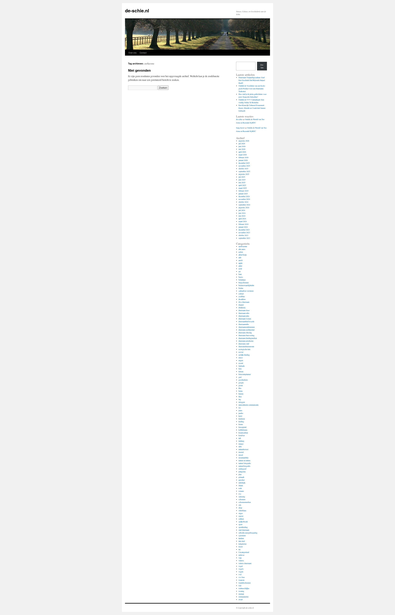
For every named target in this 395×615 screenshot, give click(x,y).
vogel (241, 566)
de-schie (239, 119)
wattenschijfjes (244, 588)
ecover (241, 352)
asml (240, 268)
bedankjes (242, 279)
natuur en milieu (244, 460)
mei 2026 (242, 149)
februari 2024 (243, 224)
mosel (241, 455)
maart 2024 (243, 221)
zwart (241, 599)
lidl (240, 438)
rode (240, 488)
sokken (241, 519)
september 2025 (244, 171)
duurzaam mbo (244, 313)
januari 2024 (243, 227)
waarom (241, 580)
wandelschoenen (245, 582)
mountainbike (243, 457)
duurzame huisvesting (246, 335)
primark (241, 477)
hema (240, 391)
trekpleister (243, 544)
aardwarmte (243, 246)
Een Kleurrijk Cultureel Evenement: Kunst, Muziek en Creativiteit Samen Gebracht (252, 108)
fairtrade (242, 366)
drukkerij (242, 307)
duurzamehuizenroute (246, 346)
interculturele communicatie (248, 405)
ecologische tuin (244, 349)
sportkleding (243, 527)
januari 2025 (243, 193)
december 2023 (244, 229)
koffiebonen (243, 430)
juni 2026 (242, 146)
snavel (241, 516)
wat (240, 585)
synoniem (242, 535)
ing (240, 399)
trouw (241, 546)
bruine (241, 288)
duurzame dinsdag (245, 332)
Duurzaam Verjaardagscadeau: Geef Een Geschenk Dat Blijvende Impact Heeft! (252, 80)
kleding (241, 421)
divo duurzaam (244, 302)
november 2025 (244, 165)
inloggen (242, 402)
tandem (241, 538)
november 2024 (244, 199)
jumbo (241, 413)
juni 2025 (242, 179)
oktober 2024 (243, 202)
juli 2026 (242, 143)
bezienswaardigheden (246, 285)
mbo (240, 446)
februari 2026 (243, 157)
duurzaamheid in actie (246, 321)
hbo (240, 388)
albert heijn (243, 254)
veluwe (241, 560)
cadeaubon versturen (246, 291)
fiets (240, 368)
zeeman (241, 594)
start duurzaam (244, 530)
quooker (242, 480)
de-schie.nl (137, 10)
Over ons (132, 52)
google (241, 382)
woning (241, 591)
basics (241, 277)
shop (240, 507)
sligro (241, 513)
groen (241, 385)
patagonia (242, 471)
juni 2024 (242, 213)
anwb (241, 260)
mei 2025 (242, 182)
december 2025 (244, 163)
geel (240, 377)
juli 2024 (242, 210)
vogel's (241, 569)
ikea (240, 396)
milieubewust (243, 449)
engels (241, 360)
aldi (240, 257)
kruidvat (242, 435)
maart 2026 (243, 154)
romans (241, 491)
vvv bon (242, 577)
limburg (241, 441)
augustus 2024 (244, 207)
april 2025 (242, 185)
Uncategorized (244, 552)
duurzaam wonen (245, 318)
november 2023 (244, 232)
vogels (241, 571)
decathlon (242, 299)
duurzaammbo (244, 324)
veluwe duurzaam (245, 563)
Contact (143, 52)
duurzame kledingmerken (248, 338)
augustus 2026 (244, 140)
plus (240, 474)
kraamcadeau (243, 432)
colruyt (241, 293)
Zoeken (262, 66)
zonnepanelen (243, 596)
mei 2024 (242, 216)
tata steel (242, 541)
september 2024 (244, 204)
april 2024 (242, 218)
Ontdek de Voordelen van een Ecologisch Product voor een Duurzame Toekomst (252, 88)
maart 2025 (243, 188)
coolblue (242, 296)
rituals (241, 485)
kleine (241, 424)
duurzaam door (244, 310)
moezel (241, 452)
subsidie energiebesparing (248, 532)
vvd (240, 574)
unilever (241, 555)
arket (240, 266)
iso (240, 407)
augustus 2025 (244, 174)
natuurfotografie (244, 466)
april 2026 (242, 152)
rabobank (242, 482)
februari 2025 (243, 191)
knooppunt (242, 427)
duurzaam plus (244, 316)
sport (240, 524)
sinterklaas (242, 510)
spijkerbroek (243, 521)
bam (240, 274)
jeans (240, 410)
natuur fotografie (245, 463)
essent (241, 363)
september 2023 (244, 238)
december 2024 (244, 196)
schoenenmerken (245, 502)
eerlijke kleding (244, 355)
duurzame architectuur (247, 330)
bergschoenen (244, 282)
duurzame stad (244, 343)
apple (240, 263)
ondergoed (242, 469)
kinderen (242, 418)
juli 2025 (242, 177)
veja (240, 557)
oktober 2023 (243, 235)
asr (240, 271)
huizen (241, 393)
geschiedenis (243, 380)
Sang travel (240, 127)
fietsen (241, 371)
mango (241, 443)
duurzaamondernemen (247, 327)
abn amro (242, 249)
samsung (242, 496)
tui (239, 549)
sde (240, 505)
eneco (241, 357)
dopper (241, 304)
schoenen (242, 499)
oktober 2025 (243, 168)
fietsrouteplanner (245, 374)
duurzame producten (246, 341)
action (241, 252)
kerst (240, 416)
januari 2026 (243, 160)
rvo (240, 494)
